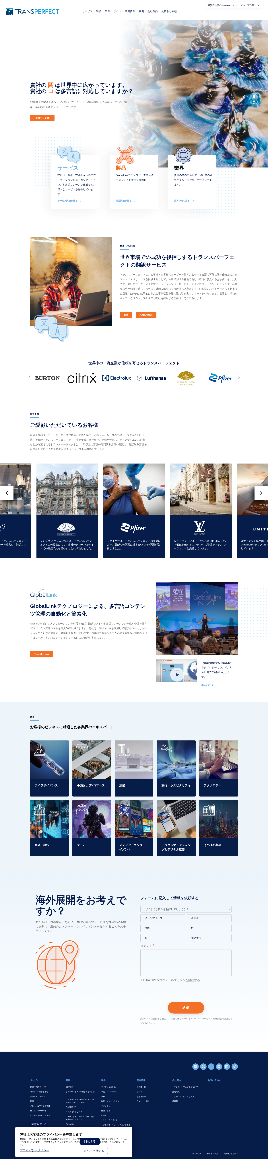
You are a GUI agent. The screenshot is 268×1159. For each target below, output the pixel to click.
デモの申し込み (41, 654)
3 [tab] (254, 96)
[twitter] (203, 1066)
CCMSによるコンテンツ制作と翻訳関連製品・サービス (80, 1117)
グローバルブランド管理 (40, 1106)
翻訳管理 (69, 1087)
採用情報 (176, 1092)
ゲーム (104, 1115)
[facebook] (195, 1066)
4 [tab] (254, 102)
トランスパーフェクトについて (185, 1087)
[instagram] (219, 1066)
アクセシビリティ (230, 1154)
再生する (206, 685)
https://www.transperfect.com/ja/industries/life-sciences (49, 744)
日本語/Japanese (221, 5)
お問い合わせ (214, 1080)
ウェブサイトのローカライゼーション (80, 1093)
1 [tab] (254, 84)
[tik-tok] (235, 1066)
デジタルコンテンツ (38, 1096)
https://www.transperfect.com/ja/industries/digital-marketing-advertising (176, 807)
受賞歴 (175, 1101)
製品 (98, 11)
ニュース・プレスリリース (183, 1097)
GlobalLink (70, 1124)
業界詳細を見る (182, 200)
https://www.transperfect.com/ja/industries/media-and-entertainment (134, 807)
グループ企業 (247, 5)
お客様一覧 (141, 1087)
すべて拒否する (94, 1150)
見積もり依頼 (169, 11)
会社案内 (152, 11)
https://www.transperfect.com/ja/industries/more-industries (218, 804)
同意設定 (36, 1124)
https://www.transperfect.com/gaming (91, 804)
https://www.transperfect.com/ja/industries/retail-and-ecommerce (91, 747)
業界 (107, 11)
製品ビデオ (141, 1097)
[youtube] (211, 1066)
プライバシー (196, 1154)
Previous (30, 377)
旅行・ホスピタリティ (110, 1101)
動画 (32, 1101)
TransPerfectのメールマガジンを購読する (172, 980)
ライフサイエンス (108, 1087)
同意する (90, 1141)
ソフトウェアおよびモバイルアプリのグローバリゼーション (80, 1100)
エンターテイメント (109, 1120)
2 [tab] (254, 90)
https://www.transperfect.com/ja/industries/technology (218, 744)
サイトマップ (212, 1154)
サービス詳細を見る (67, 200)
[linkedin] (227, 1066)
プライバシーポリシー (34, 1150)
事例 (141, 11)
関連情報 (130, 11)
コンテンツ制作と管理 (39, 1092)
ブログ (117, 11)
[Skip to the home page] (32, 11)
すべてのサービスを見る (40, 1115)
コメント (146, 945)
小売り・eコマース (109, 1092)
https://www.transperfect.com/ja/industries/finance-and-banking (49, 807)
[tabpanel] (191, 93)
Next (238, 377)
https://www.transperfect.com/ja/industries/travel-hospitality (176, 744)
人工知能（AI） (72, 1107)
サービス (87, 11)
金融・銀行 (105, 1111)
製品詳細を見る (123, 200)
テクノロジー (106, 1106)
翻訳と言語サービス (38, 1087)
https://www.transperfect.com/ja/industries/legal (134, 744)
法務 (103, 1096)
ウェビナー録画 (143, 1101)
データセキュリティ (74, 1112)
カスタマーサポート (38, 1111)
